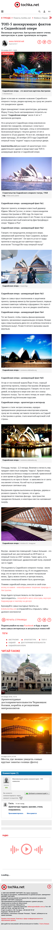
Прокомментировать (16, 813)
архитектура (30, 640)
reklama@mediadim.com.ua (36, 906)
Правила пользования (8, 918)
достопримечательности (33, 643)
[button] (44, 11)
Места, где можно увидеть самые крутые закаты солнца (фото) (21, 760)
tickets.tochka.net (8, 609)
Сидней (12, 643)
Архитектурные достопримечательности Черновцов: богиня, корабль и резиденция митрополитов (24, 704)
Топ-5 (44, 640)
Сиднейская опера (17, 646)
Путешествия (7, 53)
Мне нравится (32, 813)
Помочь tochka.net (22, 18)
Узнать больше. (44, 924)
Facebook (28, 626)
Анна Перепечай (16, 41)
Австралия (13, 640)
